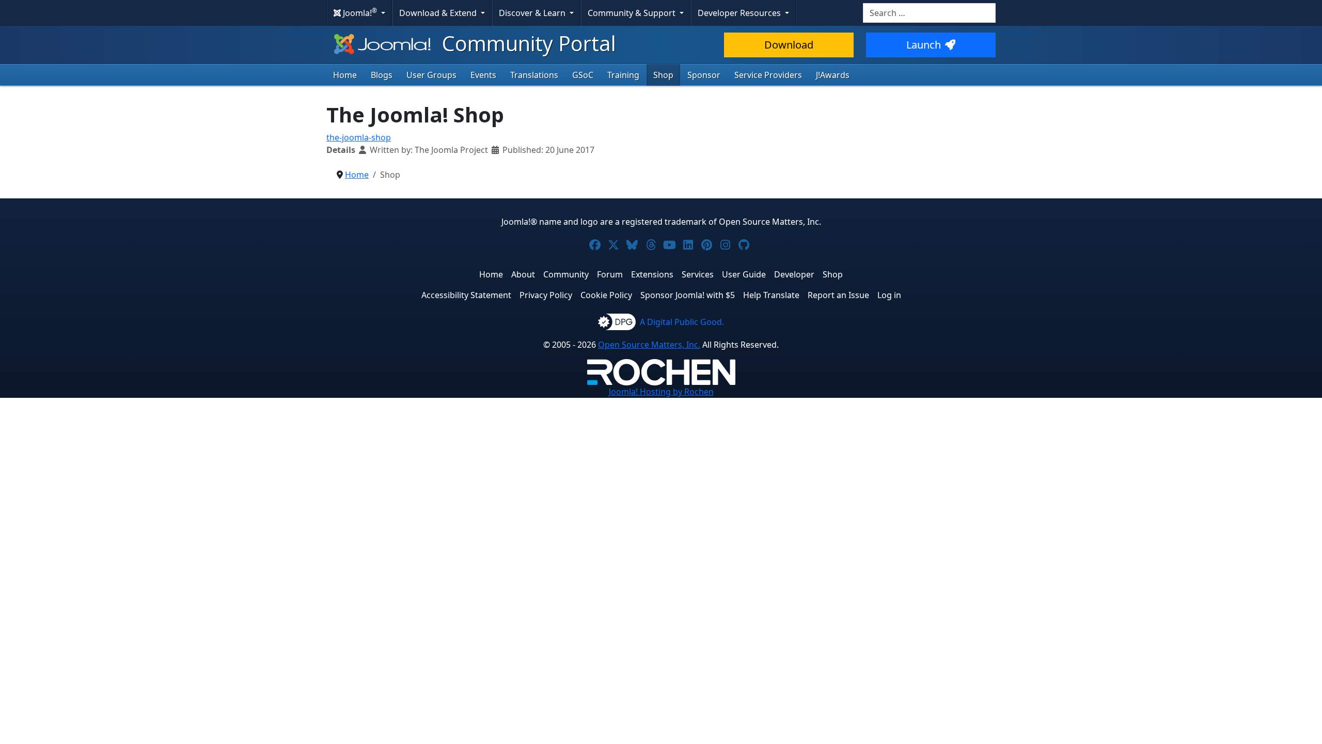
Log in (889, 295)
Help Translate (771, 295)
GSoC (582, 75)
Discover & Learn (533, 13)
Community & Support (633, 13)
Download (788, 45)
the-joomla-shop (358, 137)
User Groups (431, 75)
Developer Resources (740, 13)
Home (345, 75)
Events (483, 75)
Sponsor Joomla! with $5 (687, 295)
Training (623, 75)
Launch (923, 45)
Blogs (381, 75)
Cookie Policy (606, 295)
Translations (534, 75)
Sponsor (703, 75)
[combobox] (929, 13)
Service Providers (768, 75)
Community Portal (526, 43)
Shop (663, 75)
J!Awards (832, 75)
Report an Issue (838, 295)
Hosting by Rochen (661, 391)
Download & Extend (439, 13)
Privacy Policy (546, 295)
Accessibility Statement (466, 295)
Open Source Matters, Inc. (649, 344)
